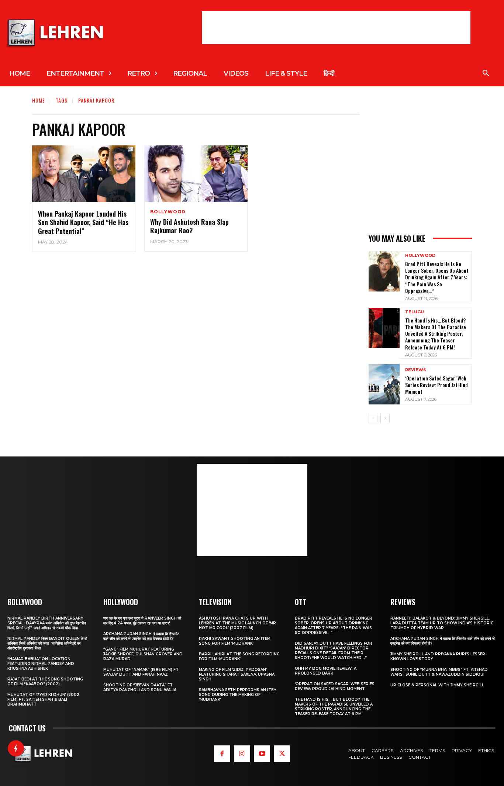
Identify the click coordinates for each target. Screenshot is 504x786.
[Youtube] (262, 753)
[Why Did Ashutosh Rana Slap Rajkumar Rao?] (196, 173)
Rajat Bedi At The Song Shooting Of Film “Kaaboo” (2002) (45, 681)
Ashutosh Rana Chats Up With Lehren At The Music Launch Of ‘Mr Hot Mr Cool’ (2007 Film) (237, 623)
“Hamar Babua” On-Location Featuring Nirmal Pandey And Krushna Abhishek (40, 663)
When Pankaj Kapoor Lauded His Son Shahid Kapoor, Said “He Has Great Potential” (83, 222)
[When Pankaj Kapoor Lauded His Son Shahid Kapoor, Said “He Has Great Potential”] (83, 173)
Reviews (415, 370)
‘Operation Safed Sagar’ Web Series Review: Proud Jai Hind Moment (436, 384)
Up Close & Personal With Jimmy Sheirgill (437, 685)
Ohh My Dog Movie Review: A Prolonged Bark (325, 671)
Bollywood (168, 212)
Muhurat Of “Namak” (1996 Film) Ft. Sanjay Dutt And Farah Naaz (141, 672)
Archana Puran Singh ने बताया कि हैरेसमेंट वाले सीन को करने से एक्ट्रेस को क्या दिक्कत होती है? (141, 636)
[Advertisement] (336, 27)
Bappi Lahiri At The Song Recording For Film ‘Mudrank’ (239, 656)
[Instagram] (242, 753)
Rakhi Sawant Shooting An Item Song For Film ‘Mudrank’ (234, 641)
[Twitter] (282, 753)
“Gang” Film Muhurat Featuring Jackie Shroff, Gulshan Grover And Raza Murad (143, 654)
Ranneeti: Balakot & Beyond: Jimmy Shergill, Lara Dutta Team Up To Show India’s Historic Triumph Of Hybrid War (441, 623)
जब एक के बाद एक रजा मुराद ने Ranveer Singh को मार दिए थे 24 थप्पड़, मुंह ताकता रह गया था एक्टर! (142, 620)
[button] (486, 73)
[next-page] (385, 418)
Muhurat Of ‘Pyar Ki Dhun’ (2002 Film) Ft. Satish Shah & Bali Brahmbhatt (43, 699)
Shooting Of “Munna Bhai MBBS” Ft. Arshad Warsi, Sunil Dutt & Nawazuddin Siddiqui (439, 672)
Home (38, 100)
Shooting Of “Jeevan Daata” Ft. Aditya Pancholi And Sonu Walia (139, 687)
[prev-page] (373, 418)
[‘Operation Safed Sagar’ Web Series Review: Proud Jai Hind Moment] (384, 384)
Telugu (414, 312)
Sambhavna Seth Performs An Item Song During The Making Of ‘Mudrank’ (238, 694)
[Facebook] (222, 753)
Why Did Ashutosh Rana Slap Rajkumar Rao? (189, 226)
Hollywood (420, 256)
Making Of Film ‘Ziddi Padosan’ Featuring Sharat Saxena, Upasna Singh (237, 674)
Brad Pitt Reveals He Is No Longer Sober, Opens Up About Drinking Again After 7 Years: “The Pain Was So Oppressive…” (437, 277)
